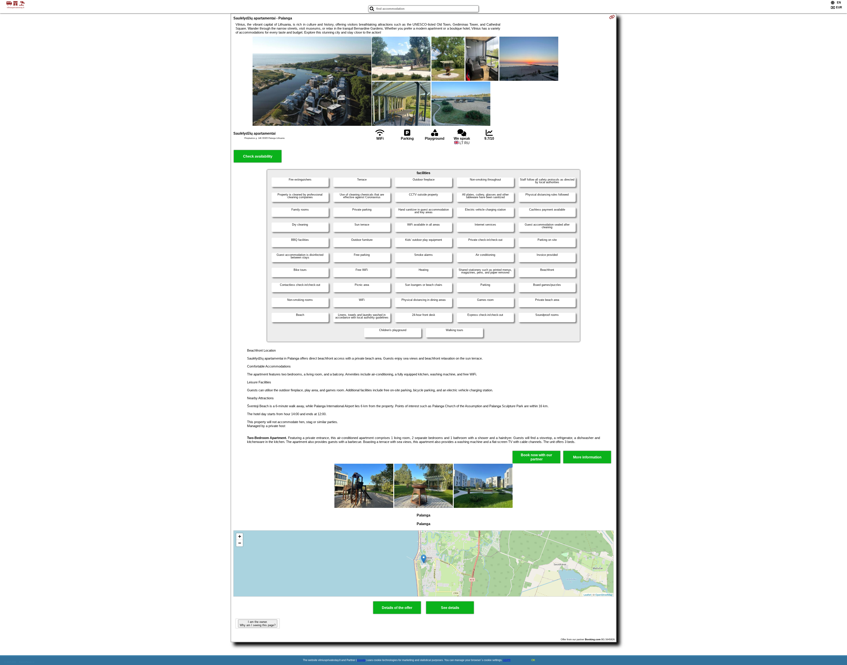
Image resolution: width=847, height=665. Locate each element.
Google (361, 660)
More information (587, 457)
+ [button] (239, 536)
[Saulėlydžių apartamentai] (312, 82)
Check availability (257, 156)
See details (450, 608)
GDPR (507, 660)
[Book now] (612, 17)
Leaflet (587, 594)
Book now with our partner (536, 457)
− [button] (239, 543)
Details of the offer (397, 608)
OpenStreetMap (603, 594)
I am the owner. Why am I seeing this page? (257, 623)
